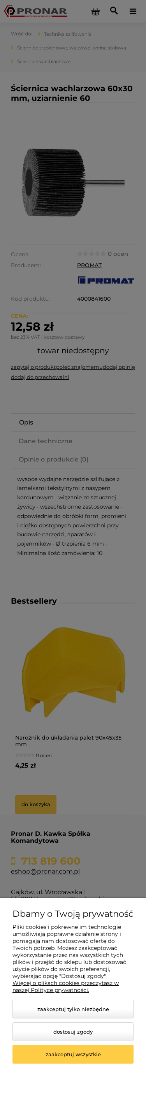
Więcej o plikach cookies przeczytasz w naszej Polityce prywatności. (65, 986)
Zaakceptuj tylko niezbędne (73, 1009)
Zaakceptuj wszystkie (73, 1054)
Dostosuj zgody (73, 1032)
